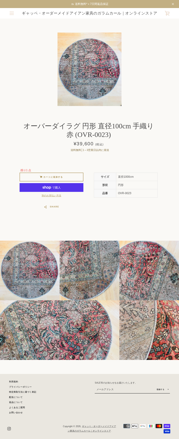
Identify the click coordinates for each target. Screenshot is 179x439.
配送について (16, 397)
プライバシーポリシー (20, 387)
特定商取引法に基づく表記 (22, 392)
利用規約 (13, 381)
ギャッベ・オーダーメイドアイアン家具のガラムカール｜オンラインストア (89, 13)
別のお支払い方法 (51, 195)
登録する (161, 389)
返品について (16, 402)
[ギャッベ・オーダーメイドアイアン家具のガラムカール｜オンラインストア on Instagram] (9, 428)
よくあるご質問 (17, 407)
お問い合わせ (16, 412)
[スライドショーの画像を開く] (89, 69)
